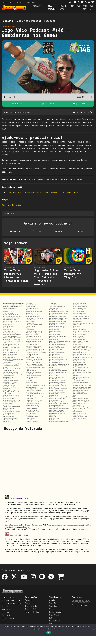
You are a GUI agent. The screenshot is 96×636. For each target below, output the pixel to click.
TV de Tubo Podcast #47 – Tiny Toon (74, 273)
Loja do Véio (63, 7)
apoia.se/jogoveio (11, 163)
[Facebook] (74, 112)
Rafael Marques (55, 179)
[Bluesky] (91, 112)
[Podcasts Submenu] (43, 6)
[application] (48, 97)
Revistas (75, 6)
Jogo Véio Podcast (29, 20)
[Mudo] (82, 97)
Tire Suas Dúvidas (88, 7)
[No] (93, 630)
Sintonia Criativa (11, 205)
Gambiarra (10, 213)
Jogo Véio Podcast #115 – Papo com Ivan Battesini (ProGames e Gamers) (47, 277)
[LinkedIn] (81, 112)
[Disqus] (48, 462)
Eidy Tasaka (38, 179)
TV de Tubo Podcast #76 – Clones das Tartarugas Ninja (16, 275)
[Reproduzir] (5, 97)
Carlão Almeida (74, 179)
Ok (49, 632)
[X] (77, 112)
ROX (86, 605)
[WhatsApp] (84, 112)
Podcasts (37, 6)
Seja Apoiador (52, 7)
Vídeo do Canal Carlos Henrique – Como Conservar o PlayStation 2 (42, 192)
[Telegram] (88, 112)
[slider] (88, 97)
